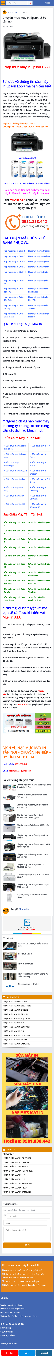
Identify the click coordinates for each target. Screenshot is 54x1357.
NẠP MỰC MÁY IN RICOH (15, 1039)
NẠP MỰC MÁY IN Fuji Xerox (17, 1018)
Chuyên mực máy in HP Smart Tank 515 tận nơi (32, 795)
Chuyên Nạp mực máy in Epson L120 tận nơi (32, 836)
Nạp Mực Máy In (25, 953)
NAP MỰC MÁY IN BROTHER (17, 1005)
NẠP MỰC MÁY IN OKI (14, 1031)
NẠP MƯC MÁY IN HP (14, 1022)
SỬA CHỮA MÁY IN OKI (14, 1179)
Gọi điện (9, 1352)
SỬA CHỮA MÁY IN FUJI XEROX (18, 1170)
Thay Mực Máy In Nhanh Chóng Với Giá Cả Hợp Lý (33, 975)
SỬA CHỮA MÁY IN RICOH (16, 1187)
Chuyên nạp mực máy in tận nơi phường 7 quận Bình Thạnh (34, 785)
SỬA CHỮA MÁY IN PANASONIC (18, 1183)
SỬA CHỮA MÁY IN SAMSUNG (17, 1192)
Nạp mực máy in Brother (28, 984)
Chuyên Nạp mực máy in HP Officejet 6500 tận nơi (33, 885)
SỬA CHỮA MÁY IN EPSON (16, 1166)
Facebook (44, 1352)
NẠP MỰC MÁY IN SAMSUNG (17, 1043)
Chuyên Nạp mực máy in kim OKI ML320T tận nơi (31, 865)
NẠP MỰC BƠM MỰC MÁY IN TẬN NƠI (33, 944)
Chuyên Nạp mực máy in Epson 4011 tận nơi (33, 875)
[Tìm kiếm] (30, 3)
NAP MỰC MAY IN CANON (16, 1010)
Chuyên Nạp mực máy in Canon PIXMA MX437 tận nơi (33, 845)
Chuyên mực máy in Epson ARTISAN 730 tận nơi (32, 855)
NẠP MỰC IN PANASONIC (15, 1001)
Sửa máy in (9, 1154)
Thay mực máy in (25, 963)
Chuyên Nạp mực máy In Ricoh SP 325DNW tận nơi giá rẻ (30, 816)
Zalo (27, 1352)
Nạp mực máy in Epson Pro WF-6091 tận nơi (32, 895)
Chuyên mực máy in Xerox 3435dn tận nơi (33, 826)
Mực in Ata (12, 12)
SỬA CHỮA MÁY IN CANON (16, 1162)
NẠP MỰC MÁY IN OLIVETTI (17, 1035)
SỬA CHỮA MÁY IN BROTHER (17, 1158)
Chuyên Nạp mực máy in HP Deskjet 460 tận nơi (32, 805)
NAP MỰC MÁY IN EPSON (16, 1014)
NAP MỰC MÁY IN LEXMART (17, 1026)
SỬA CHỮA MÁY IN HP (14, 1175)
